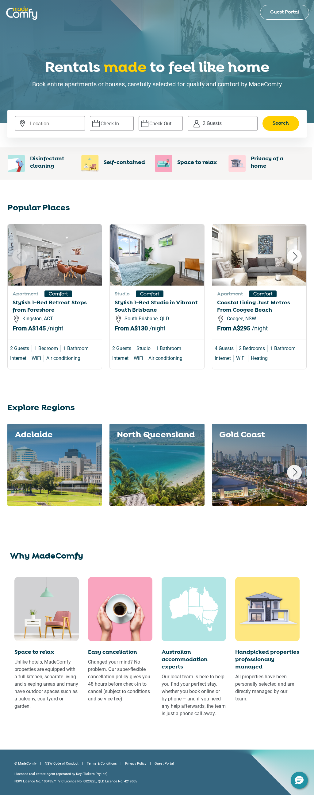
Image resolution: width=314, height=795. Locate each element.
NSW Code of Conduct (61, 764)
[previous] (19, 256)
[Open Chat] (299, 780)
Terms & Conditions (102, 764)
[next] (294, 256)
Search (281, 123)
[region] (157, 305)
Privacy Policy (135, 764)
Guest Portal (284, 12)
